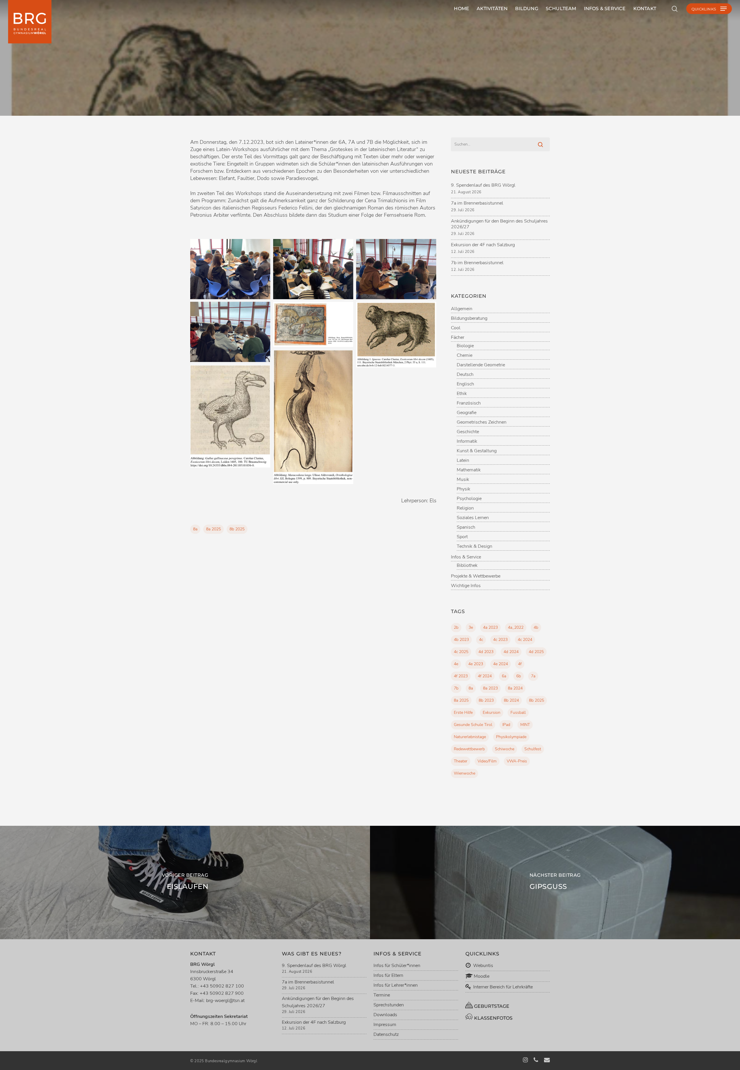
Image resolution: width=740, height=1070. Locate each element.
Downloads (385, 1015)
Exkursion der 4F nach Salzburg (483, 245)
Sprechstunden (388, 1005)
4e (456, 664)
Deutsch (465, 375)
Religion (465, 508)
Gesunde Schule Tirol (473, 724)
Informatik (467, 441)
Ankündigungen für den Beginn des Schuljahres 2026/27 (499, 224)
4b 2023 (461, 639)
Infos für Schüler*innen (396, 965)
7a (533, 676)
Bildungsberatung (469, 318)
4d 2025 (536, 651)
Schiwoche (504, 749)
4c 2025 (461, 651)
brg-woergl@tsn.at (225, 1000)
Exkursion (491, 712)
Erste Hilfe (463, 712)
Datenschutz (386, 1034)
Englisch (465, 384)
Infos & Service (466, 557)
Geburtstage (491, 1006)
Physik (463, 489)
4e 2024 (500, 664)
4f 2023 (461, 676)
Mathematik (469, 470)
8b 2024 (511, 700)
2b (456, 627)
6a (504, 676)
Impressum (384, 1024)
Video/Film (487, 761)
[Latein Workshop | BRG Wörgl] (230, 269)
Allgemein (461, 309)
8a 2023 (490, 688)
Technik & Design (474, 546)
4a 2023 (490, 627)
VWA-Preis (517, 761)
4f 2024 (485, 676)
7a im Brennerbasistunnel (477, 203)
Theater (460, 761)
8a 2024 (515, 688)
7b (456, 688)
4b (536, 627)
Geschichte (468, 432)
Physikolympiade (511, 737)
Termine (381, 995)
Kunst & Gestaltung (477, 451)
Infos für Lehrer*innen (395, 985)
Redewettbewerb (469, 749)
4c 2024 (525, 639)
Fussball (518, 712)
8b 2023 (486, 700)
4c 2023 (500, 639)
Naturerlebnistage (470, 737)
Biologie (465, 346)
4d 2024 (511, 651)
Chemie (464, 355)
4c (481, 639)
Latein (370, 115)
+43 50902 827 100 (222, 986)
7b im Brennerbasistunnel (477, 263)
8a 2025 (213, 529)
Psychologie (469, 499)
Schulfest (532, 749)
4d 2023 (485, 651)
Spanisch (466, 527)
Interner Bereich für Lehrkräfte (503, 987)
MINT (525, 724)
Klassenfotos (493, 1018)
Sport (462, 537)
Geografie (466, 413)
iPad (506, 724)
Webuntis (482, 965)
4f (519, 664)
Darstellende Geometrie (481, 365)
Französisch (469, 403)
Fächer (457, 337)
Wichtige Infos (466, 586)
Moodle (481, 976)
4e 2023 (475, 664)
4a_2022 (515, 627)
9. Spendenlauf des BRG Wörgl (483, 185)
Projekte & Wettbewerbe (475, 576)
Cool (455, 328)
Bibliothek (467, 565)
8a (195, 529)
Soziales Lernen (473, 518)
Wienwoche (464, 773)
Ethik (462, 394)
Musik (463, 480)
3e (471, 627)
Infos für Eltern (388, 975)
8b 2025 (237, 529)
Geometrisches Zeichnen (481, 422)
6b (518, 676)
